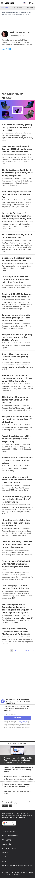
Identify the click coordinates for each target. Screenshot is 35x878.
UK (11, 805)
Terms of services (22, 721)
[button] (2, 3)
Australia (5, 805)
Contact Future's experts (10, 835)
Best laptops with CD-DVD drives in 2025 (17, 792)
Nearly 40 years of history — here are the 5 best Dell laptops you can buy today (18, 769)
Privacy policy (6, 840)
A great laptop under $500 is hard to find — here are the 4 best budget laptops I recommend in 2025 (18, 760)
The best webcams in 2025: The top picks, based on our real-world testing (18, 778)
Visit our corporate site (17, 817)
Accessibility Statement (9, 848)
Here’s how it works (23, 14)
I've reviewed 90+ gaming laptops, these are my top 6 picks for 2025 (17, 785)
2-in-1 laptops (17, 8)
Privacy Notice (24, 722)
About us (5, 853)
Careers (4, 861)
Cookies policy (6, 844)
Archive (4, 857)
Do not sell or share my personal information (17, 865)
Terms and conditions (9, 831)
